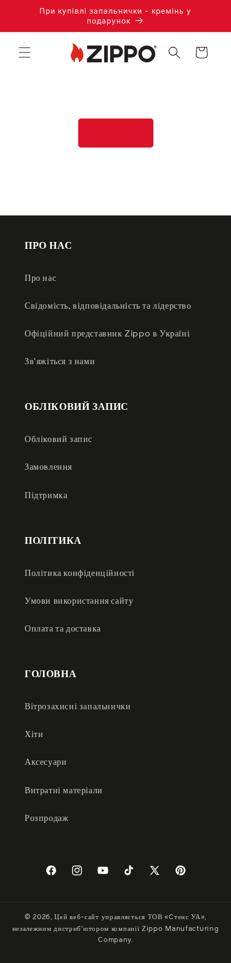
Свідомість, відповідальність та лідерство (108, 306)
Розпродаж (46, 818)
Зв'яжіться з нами (60, 361)
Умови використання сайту (79, 601)
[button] (24, 52)
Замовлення (48, 467)
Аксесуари (46, 762)
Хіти (34, 734)
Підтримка (46, 495)
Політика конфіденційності (80, 573)
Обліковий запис (58, 439)
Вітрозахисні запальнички (78, 706)
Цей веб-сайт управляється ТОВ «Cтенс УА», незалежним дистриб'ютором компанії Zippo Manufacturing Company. (115, 928)
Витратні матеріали (64, 790)
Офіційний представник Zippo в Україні (107, 334)
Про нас (40, 278)
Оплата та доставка (63, 629)
